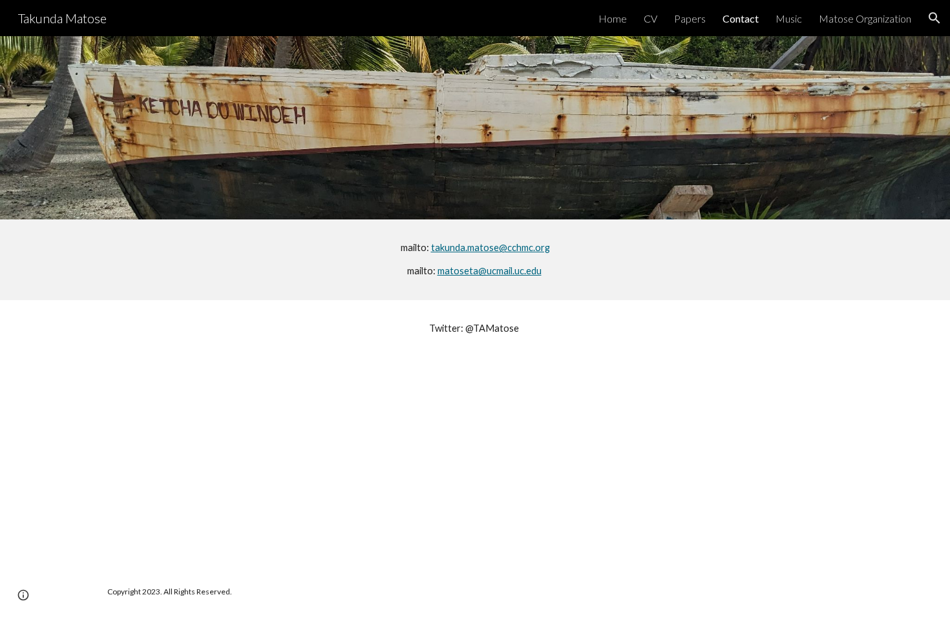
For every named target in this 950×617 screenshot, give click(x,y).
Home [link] (612, 18)
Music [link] (789, 18)
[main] (475, 260)
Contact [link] (741, 18)
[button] (934, 18)
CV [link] (650, 18)
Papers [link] (690, 18)
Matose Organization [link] (865, 18)
